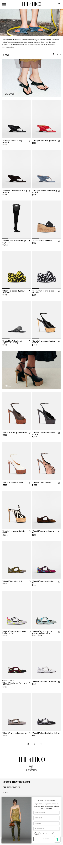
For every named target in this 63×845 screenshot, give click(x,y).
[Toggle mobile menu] (10, 4)
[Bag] (59, 4)
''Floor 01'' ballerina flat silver (44, 681)
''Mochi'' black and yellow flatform (13, 292)
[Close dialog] (59, 799)
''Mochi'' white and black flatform (43, 292)
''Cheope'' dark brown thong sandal (14, 192)
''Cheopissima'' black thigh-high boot (14, 242)
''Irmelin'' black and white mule (13, 532)
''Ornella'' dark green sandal (14, 432)
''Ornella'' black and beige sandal (43, 342)
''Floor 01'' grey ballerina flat (14, 733)
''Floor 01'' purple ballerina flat (43, 582)
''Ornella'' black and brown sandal (43, 433)
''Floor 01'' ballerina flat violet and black (14, 684)
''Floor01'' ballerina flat (12, 581)
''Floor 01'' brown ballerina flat (43, 532)
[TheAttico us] (31, 4)
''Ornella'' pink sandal (41, 483)
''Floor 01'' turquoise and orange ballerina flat (42, 632)
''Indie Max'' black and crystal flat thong (12, 342)
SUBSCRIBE (46, 839)
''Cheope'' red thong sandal (44, 140)
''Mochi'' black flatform (42, 241)
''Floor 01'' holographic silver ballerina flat (14, 632)
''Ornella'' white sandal (12, 483)
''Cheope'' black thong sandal (12, 141)
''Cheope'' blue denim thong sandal (44, 192)
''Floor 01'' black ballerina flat (44, 733)
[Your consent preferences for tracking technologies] (57, 839)
